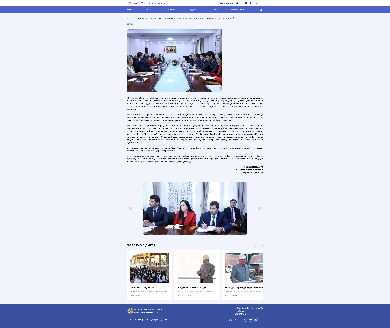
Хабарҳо (153, 18)
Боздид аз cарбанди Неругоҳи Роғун (244, 287)
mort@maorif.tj (241, 311)
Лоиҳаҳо (213, 10)
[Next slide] (259, 208)
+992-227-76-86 (241, 314)
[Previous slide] (130, 208)
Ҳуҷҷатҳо (192, 10)
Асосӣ (129, 10)
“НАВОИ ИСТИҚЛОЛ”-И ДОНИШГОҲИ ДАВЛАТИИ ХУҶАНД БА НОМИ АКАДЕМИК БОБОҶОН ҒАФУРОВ (148, 287)
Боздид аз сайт (232, 320)
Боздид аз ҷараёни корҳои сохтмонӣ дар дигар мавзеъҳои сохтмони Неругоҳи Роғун (195, 287)
